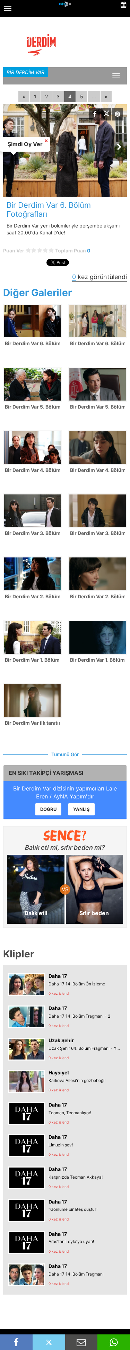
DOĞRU (48, 809)
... (94, 96)
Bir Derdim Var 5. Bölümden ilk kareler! (97, 407)
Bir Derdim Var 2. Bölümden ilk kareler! (97, 596)
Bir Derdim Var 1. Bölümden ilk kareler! (97, 660)
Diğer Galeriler (37, 292)
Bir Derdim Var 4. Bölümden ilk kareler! (97, 470)
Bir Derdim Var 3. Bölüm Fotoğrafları (32, 533)
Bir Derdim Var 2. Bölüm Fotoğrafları (32, 596)
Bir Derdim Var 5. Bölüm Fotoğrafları (32, 407)
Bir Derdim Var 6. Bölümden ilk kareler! (97, 343)
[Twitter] (106, 114)
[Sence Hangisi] (65, 835)
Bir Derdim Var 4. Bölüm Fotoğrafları (32, 470)
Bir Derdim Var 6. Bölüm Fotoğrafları (32, 343)
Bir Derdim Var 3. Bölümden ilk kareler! (97, 533)
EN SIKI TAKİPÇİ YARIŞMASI (46, 772)
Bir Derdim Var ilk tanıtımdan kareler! (32, 723)
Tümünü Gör (65, 754)
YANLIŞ (81, 809)
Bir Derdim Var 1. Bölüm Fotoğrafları (32, 660)
